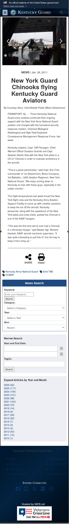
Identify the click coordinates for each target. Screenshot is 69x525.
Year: (7, 312)
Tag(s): (8, 358)
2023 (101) (10, 394)
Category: (9, 302)
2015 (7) (8, 421)
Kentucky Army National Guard (22, 271)
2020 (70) (9, 404)
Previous (8, 41)
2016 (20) (9, 418)
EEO (52, 469)
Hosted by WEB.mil (33, 504)
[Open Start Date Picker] (61, 348)
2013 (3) (8, 428)
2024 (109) (10, 391)
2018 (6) (8, 411)
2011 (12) (9, 434)
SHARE (28, 262)
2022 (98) (9, 398)
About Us (14, 464)
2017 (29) (9, 414)
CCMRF (10, 274)
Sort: (7, 322)
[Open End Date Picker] (61, 354)
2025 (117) (10, 388)
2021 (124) (10, 401)
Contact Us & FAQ (59, 464)
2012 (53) (9, 431)
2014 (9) (8, 424)
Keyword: (9, 289)
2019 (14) (9, 408)
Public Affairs (16, 469)
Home (12, 459)
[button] (15, 6)
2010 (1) (8, 438)
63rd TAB (48, 271)
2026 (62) (9, 384)
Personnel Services (18, 474)
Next (60, 41)
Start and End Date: (15, 343)
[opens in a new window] (18, 489)
